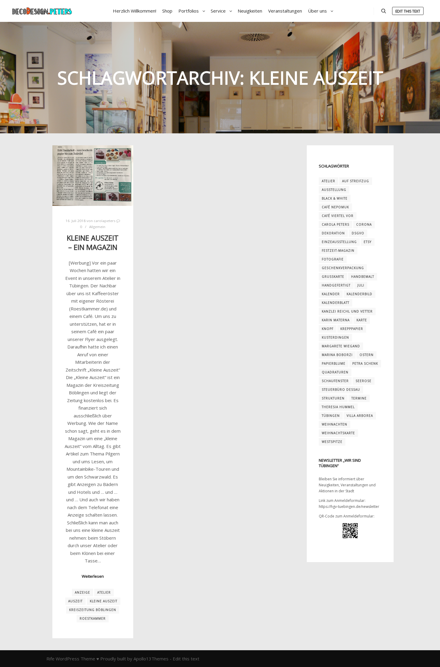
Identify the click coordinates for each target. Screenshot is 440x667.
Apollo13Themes (151, 659)
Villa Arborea (360, 416)
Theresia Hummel (338, 407)
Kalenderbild (359, 294)
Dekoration (333, 233)
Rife (50, 659)
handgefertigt (336, 285)
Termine (359, 398)
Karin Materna (336, 320)
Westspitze (332, 442)
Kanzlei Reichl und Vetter (347, 311)
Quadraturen (335, 372)
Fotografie (333, 259)
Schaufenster (335, 381)
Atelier (104, 592)
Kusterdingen (335, 337)
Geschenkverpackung (343, 268)
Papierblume (333, 363)
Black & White (335, 198)
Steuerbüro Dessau (341, 389)
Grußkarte (333, 276)
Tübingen (331, 416)
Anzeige (82, 592)
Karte (361, 320)
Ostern (366, 355)
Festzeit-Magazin (338, 250)
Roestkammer (93, 618)
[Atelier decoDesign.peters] (42, 11)
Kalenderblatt (335, 303)
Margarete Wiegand (341, 346)
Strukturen (333, 398)
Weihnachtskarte (338, 433)
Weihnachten (334, 424)
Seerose (363, 381)
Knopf (327, 329)
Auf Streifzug (355, 181)
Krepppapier (351, 329)
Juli (360, 285)
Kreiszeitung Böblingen (92, 610)
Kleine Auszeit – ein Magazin (93, 242)
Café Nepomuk (335, 207)
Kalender (331, 294)
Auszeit (75, 601)
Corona (364, 224)
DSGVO (358, 233)
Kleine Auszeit (103, 601)
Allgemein (97, 226)
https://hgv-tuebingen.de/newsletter (349, 506)
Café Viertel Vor (337, 216)
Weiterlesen (93, 576)
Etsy (367, 242)
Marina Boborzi (337, 355)
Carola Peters (335, 224)
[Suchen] (383, 11)
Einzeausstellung (339, 242)
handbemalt (362, 276)
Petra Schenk (365, 363)
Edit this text (407, 11)
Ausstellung (334, 190)
